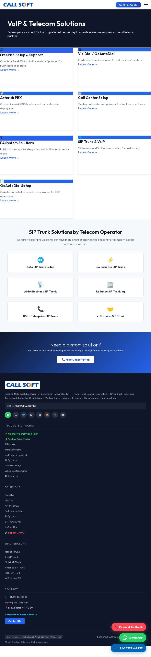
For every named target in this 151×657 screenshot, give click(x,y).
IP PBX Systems (13, 449)
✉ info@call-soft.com (16, 602)
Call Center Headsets (16, 454)
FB (39, 414)
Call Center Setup (14, 511)
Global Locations (39, 642)
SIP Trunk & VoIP (13, 521)
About (8, 642)
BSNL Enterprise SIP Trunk (40, 311)
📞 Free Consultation (76, 359)
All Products (11, 476)
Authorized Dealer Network (21, 614)
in (16, 414)
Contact (16, 642)
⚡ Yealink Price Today (17, 439)
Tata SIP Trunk (12, 551)
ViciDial (9, 500)
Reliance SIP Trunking (110, 287)
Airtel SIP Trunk (13, 562)
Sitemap (25, 642)
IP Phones (10, 444)
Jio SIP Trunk (11, 557)
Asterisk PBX (12, 505)
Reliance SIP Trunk (15, 567)
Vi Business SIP (13, 578)
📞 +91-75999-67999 (16, 597)
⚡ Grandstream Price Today (21, 433)
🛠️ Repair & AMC (14, 532)
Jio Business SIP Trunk (110, 262)
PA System (10, 516)
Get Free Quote (128, 4)
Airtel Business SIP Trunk (40, 287)
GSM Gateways (13, 465)
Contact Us (14, 621)
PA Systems (11, 460)
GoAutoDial (11, 526)
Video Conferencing (16, 470)
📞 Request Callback (129, 627)
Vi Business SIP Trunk (110, 311)
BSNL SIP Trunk (12, 572)
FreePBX (9, 495)
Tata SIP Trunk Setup (40, 262)
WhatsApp (136, 637)
